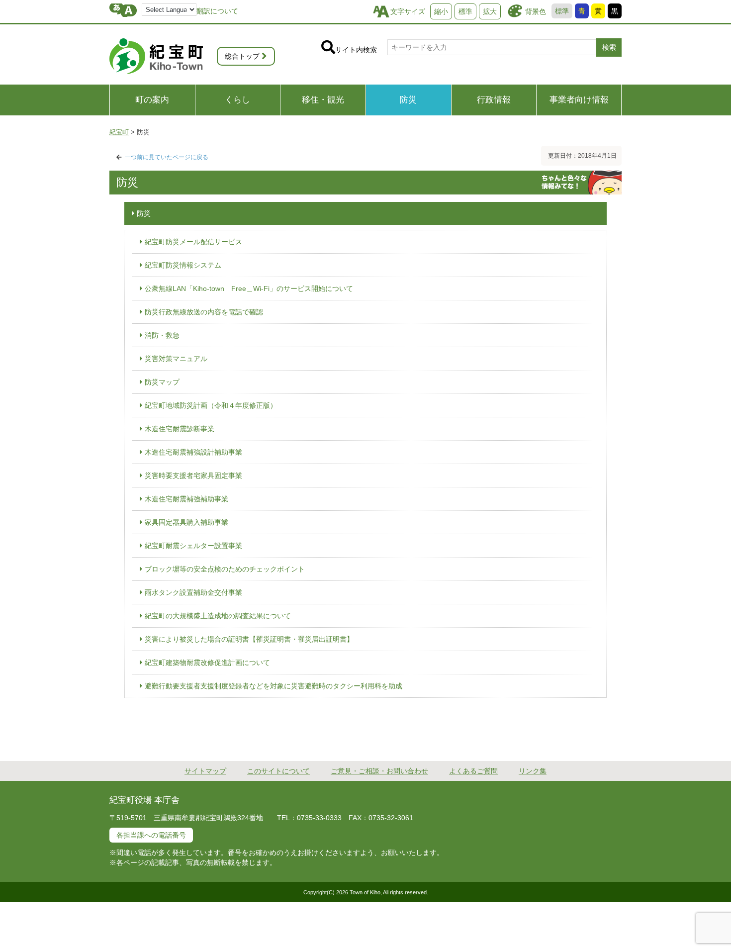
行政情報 (494, 99)
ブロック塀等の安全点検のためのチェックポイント (225, 569)
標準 (562, 11)
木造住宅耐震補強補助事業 (186, 499)
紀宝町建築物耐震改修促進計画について (207, 662)
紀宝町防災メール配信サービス (193, 242)
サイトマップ (205, 771)
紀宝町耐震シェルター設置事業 (193, 546)
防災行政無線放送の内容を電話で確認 (204, 312)
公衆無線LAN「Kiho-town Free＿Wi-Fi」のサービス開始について (249, 288)
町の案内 (152, 99)
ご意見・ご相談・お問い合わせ (379, 771)
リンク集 (533, 771)
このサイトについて (278, 771)
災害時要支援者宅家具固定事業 (193, 475)
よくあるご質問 (473, 771)
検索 (609, 47)
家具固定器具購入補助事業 (186, 522)
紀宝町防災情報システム (183, 265)
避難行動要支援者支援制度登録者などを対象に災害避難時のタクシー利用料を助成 (273, 686)
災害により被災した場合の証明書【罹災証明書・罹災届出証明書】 (249, 639)
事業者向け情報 (579, 99)
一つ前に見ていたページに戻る (166, 157)
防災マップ (162, 382)
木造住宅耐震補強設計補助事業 (193, 452)
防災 (408, 99)
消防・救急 (162, 335)
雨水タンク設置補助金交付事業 (193, 592)
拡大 (490, 11)
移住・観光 (323, 99)
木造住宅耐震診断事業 (179, 429)
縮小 (441, 11)
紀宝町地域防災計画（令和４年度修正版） (211, 405)
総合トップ (242, 56)
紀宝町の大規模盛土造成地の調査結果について (218, 616)
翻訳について (217, 11)
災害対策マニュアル (176, 359)
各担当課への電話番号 (151, 835)
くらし (237, 99)
